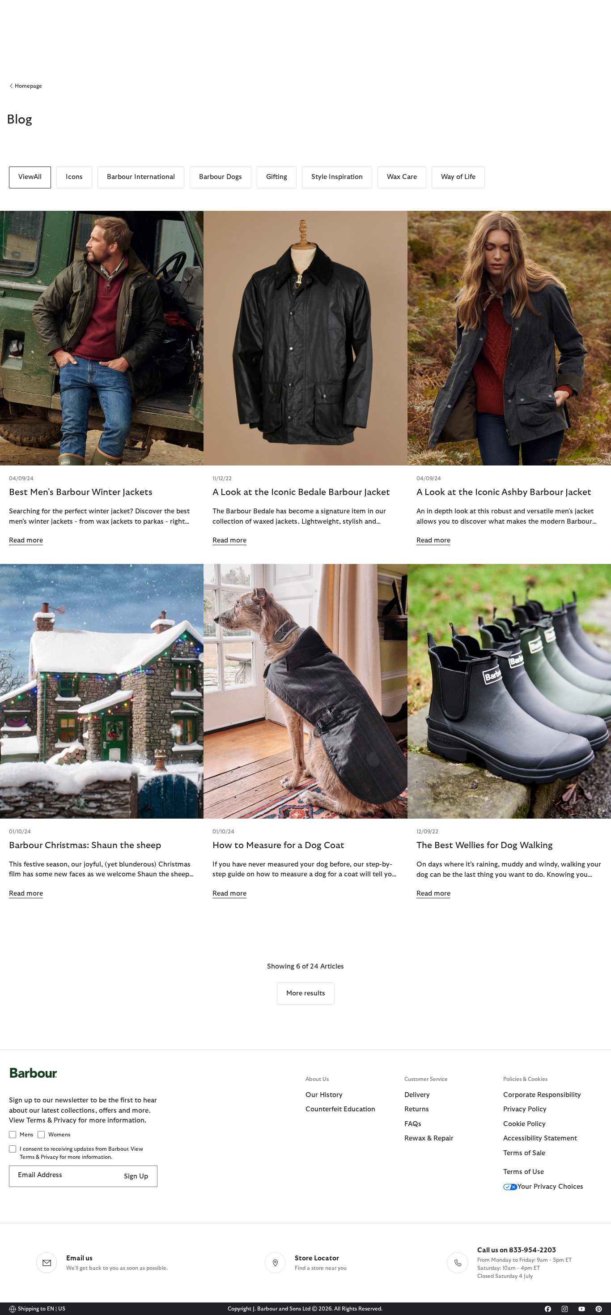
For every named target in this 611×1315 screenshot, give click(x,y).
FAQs (412, 1124)
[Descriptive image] (509, 338)
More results (305, 993)
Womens (59, 1134)
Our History (324, 1095)
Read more (26, 540)
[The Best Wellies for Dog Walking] (509, 691)
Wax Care (402, 177)
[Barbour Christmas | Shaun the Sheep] (102, 691)
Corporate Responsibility (542, 1095)
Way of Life (458, 177)
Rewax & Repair (429, 1138)
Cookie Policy (524, 1124)
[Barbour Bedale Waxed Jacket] (305, 338)
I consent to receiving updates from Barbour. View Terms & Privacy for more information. (81, 1153)
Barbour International (141, 177)
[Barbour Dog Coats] (305, 691)
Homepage (28, 86)
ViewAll (30, 177)
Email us (79, 1258)
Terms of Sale (524, 1153)
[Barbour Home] (157, 1082)
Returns (416, 1109)
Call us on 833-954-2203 (516, 1250)
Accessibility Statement (540, 1138)
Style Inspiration (337, 177)
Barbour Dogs (220, 177)
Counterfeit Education (340, 1109)
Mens (26, 1134)
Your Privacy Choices (550, 1186)
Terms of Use (523, 1172)
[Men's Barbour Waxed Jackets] (102, 338)
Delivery (417, 1095)
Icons (74, 177)
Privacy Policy (525, 1109)
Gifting (276, 177)
